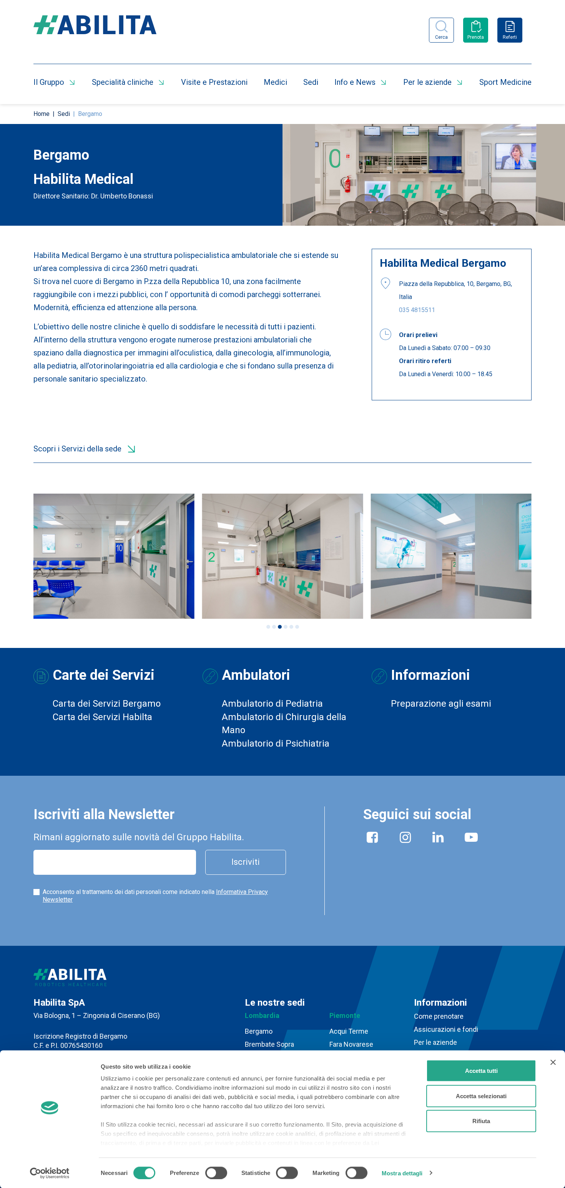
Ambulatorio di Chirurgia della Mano (284, 723)
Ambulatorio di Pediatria (272, 703)
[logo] (94, 30)
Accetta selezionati (481, 1095)
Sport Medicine (505, 82)
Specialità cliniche (122, 82)
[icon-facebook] (372, 838)
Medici (275, 82)
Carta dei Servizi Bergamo (107, 703)
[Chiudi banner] (553, 1062)
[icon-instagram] (405, 838)
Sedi (310, 82)
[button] (268, 627)
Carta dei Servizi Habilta (102, 717)
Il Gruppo (48, 82)
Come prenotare (439, 1016)
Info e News (355, 82)
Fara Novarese (351, 1044)
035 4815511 (417, 310)
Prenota (475, 37)
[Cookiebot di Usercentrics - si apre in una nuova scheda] (49, 1173)
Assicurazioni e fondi (446, 1029)
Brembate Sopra (269, 1044)
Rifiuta (481, 1121)
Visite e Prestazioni (214, 82)
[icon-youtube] (471, 838)
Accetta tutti (481, 1070)
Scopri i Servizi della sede (77, 448)
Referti (510, 37)
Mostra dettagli (402, 1173)
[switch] (216, 1173)
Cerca (441, 37)
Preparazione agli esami (441, 703)
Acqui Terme (348, 1031)
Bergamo (259, 1031)
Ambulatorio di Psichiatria (275, 743)
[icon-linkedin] (438, 838)
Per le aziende (427, 82)
